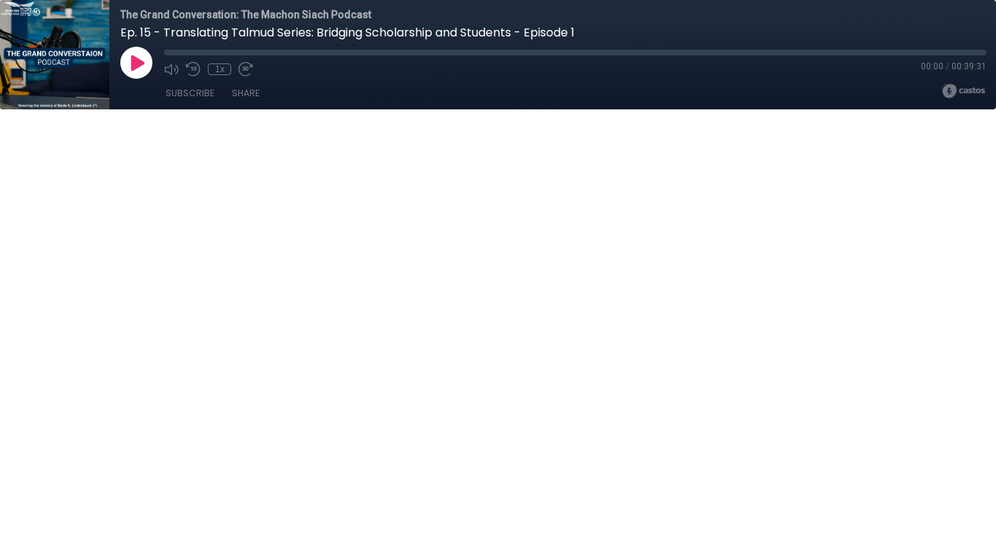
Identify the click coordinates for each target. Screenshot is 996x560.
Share (246, 93)
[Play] (136, 63)
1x (220, 69)
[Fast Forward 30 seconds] (245, 69)
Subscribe (190, 93)
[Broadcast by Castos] (963, 91)
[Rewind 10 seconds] (193, 69)
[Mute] (171, 69)
